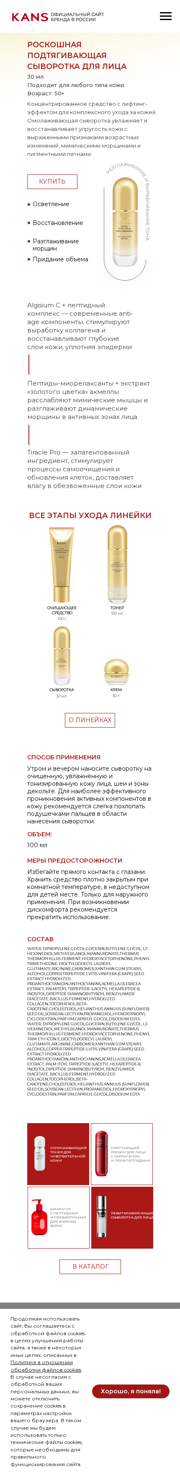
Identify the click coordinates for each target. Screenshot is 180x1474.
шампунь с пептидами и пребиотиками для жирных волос (68, 1217)
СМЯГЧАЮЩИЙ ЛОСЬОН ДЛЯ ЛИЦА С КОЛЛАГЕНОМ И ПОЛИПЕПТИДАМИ (130, 1154)
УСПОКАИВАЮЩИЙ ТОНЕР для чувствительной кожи (68, 1154)
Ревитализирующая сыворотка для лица (132, 1215)
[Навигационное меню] (166, 16)
